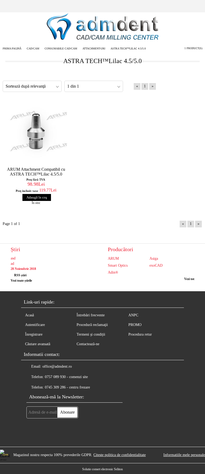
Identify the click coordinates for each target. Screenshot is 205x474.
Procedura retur (140, 334)
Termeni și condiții (91, 334)
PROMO (134, 325)
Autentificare (35, 325)
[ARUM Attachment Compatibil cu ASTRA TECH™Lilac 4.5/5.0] (36, 131)
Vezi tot (189, 279)
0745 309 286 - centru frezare (67, 387)
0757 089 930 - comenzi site (66, 377)
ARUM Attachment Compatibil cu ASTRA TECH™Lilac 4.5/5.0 (36, 171)
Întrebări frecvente (91, 315)
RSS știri (20, 275)
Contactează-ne (88, 344)
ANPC (133, 315)
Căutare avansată (37, 344)
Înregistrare (33, 334)
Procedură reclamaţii (92, 325)
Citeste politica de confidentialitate (119, 455)
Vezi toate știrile (21, 280)
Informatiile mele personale (184, 455)
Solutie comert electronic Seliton (102, 469)
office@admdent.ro (57, 366)
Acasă (29, 315)
